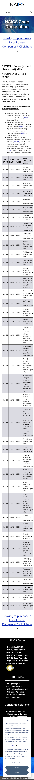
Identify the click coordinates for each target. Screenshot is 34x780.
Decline (17, 772)
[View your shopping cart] (31, 12)
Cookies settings (17, 763)
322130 (23, 133)
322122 (26, 118)
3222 (21, 126)
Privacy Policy (11, 746)
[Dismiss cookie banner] (28, 720)
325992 (9, 150)
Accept (17, 767)
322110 (16, 142)
